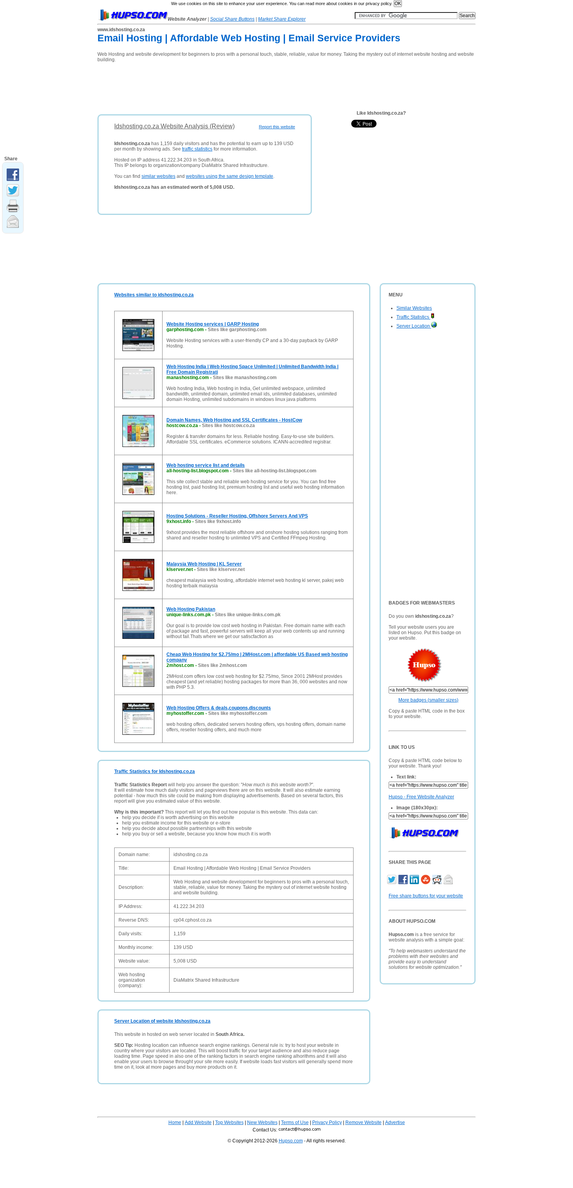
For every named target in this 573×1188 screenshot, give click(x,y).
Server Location (413, 326)
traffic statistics (197, 149)
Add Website (198, 1122)
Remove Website (363, 1122)
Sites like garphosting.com (237, 329)
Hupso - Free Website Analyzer (421, 797)
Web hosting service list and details (205, 465)
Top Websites (229, 1122)
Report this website (277, 126)
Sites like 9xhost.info (218, 521)
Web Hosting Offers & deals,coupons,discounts (218, 708)
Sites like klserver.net (221, 569)
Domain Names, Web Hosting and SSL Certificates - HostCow (234, 420)
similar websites (158, 176)
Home (174, 1122)
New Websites (262, 1122)
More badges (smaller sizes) (428, 700)
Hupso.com (291, 1141)
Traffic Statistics (413, 317)
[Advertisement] (239, 85)
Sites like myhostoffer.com (237, 713)
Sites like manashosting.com (245, 377)
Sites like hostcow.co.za (228, 425)
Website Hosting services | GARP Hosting (212, 324)
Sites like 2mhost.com (222, 665)
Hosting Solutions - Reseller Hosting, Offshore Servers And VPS (237, 516)
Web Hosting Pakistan (190, 609)
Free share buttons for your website (426, 896)
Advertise (395, 1122)
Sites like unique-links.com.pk (248, 614)
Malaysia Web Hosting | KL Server (204, 564)
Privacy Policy (327, 1122)
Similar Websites (414, 308)
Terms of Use (295, 1122)
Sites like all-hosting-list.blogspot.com (275, 470)
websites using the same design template (229, 176)
